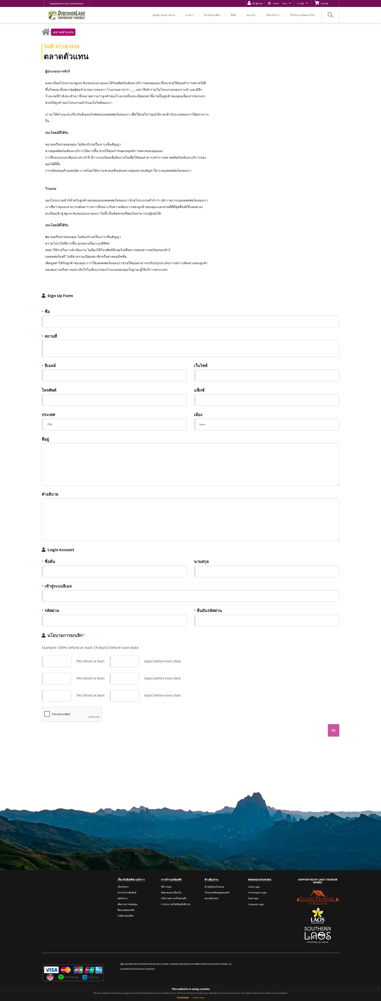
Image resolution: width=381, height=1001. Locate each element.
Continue (183, 997)
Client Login (254, 886)
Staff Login (253, 898)
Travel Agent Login (257, 892)
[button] (279, 3)
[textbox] (45, 347)
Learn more (198, 997)
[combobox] (190, 348)
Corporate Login (256, 904)
